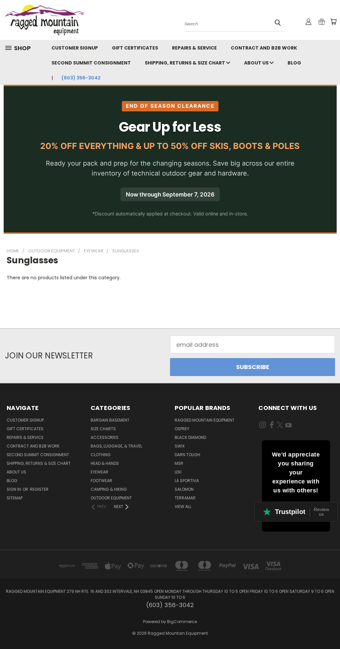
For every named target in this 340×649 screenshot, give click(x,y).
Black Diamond (190, 437)
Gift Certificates (135, 48)
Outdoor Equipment (111, 498)
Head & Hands (105, 463)
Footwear (101, 480)
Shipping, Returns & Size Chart (185, 63)
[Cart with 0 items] (333, 21)
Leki (178, 472)
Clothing (101, 454)
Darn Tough (187, 454)
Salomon (184, 489)
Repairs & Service (194, 48)
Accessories (105, 437)
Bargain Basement (110, 420)
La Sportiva (187, 480)
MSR (179, 463)
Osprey (182, 429)
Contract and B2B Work (264, 48)
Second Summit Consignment (91, 63)
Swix (180, 446)
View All (183, 506)
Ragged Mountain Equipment (204, 420)
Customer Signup (74, 48)
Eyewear (99, 472)
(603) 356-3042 (81, 77)
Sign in (14, 489)
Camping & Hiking (109, 489)
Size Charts (103, 429)
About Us (257, 63)
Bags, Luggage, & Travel (116, 446)
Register (39, 489)
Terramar (185, 498)
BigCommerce (182, 621)
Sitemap (15, 498)
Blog (294, 63)
